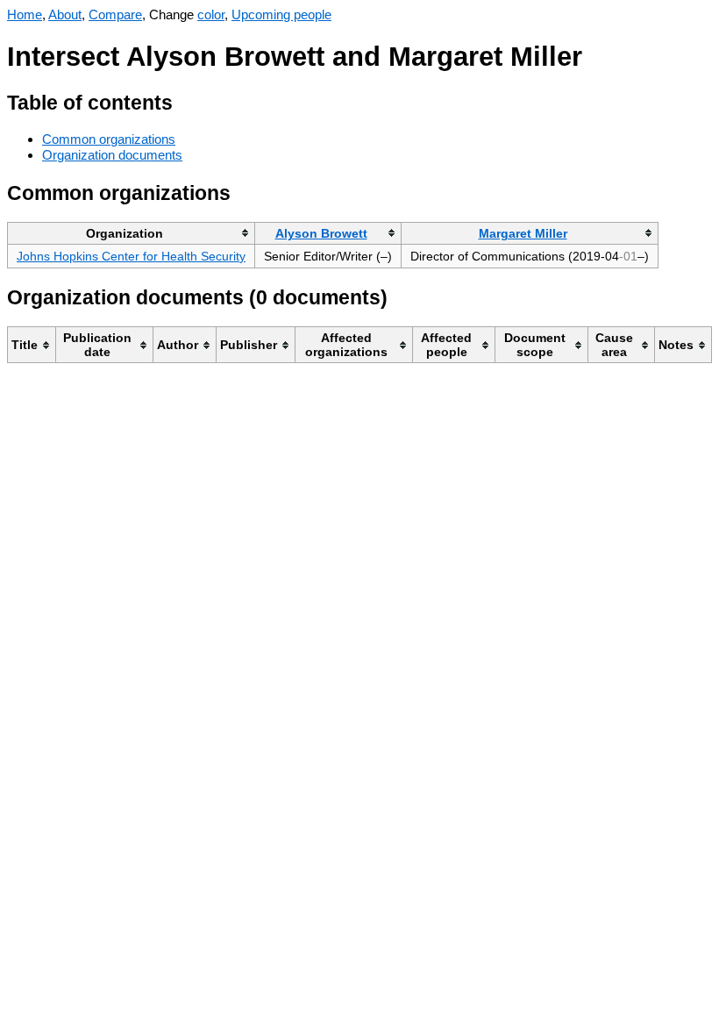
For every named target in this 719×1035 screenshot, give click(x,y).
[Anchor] (186, 100)
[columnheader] (131, 233)
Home (24, 14)
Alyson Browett (321, 233)
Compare (115, 14)
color (210, 14)
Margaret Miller (523, 233)
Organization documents (112, 154)
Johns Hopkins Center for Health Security (131, 256)
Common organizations (108, 139)
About (65, 14)
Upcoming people (281, 14)
